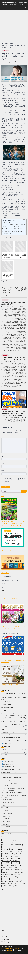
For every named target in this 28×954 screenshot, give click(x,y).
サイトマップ (4, 785)
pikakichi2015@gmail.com (9, 62)
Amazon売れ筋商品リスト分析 (8, 772)
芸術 (4, 885)
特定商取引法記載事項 (6, 799)
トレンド (5, 860)
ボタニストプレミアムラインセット (11, 874)
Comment (4, 436)
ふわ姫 (11, 851)
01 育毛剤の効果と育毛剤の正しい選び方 (11, 769)
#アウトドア (6, 840)
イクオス (19, 851)
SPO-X (4, 851)
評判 (17, 885)
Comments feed (5, 939)
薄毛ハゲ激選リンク (6, 824)
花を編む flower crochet (7, 707)
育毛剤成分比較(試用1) (6, 813)
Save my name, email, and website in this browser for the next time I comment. (14, 479)
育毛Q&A (3, 805)
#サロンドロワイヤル (7, 842)
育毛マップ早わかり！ (6, 808)
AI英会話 (5, 849)
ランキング (5, 876)
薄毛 (11, 885)
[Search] (25, 7)
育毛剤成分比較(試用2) (6, 816)
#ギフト (14, 840)
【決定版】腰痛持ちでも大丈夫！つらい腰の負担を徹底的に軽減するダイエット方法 (13, 412)
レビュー (14, 876)
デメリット (15, 858)
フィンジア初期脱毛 (16, 869)
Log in (2, 933)
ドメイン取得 (15, 860)
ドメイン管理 (6, 863)
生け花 (18, 881)
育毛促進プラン (5, 726)
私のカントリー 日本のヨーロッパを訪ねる (11, 721)
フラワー (5, 872)
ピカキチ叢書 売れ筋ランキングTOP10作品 (11, 792)
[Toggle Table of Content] (23, 220)
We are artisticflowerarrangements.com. (11, 777)
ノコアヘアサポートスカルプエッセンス (12, 865)
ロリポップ (5, 879)
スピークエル (14, 856)
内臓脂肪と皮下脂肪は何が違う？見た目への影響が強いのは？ (14, 232)
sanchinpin (5, 361)
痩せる (8, 281)
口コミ (4, 881)
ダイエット (5, 50)
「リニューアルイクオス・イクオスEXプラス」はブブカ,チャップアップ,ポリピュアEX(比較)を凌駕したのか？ (13, 717)
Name (3, 456)
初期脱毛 (20, 879)
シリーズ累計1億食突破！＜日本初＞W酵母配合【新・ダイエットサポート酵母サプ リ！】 (14, 225)
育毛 (4, 883)
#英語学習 (18, 844)
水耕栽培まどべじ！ (6, 701)
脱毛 (17, 883)
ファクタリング (12, 867)
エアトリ (18, 853)
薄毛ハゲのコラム (5, 821)
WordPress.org (5, 942)
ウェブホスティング (7, 853)
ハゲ (4, 867)
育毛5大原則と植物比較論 (7, 732)
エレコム (5, 856)
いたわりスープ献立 (6, 735)
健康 (13, 879)
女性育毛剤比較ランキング (9, 743)
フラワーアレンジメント (18, 872)
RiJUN (20, 849)
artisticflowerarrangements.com (14, 2)
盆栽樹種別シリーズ (6, 704)
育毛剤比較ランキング (8, 764)
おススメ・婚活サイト (6, 780)
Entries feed (4, 936)
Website (3, 471)
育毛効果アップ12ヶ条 (6, 818)
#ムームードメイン (7, 844)
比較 (11, 881)
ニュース (15, 863)
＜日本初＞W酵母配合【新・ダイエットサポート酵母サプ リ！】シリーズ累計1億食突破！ (13, 358)
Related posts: (9, 222)
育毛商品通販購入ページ (8, 766)
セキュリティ (6, 858)
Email (3, 463)
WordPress (4, 952)
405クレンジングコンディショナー (10, 847)
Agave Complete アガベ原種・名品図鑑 (10, 737)
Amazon (13, 849)
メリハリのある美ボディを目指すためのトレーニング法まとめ (14, 229)
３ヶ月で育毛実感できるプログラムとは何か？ (12, 826)
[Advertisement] (14, 25)
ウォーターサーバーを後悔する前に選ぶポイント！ (13, 724)
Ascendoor (10, 950)
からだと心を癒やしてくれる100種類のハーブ (12, 740)
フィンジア (5, 869)
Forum (2, 729)
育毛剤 (10, 883)
